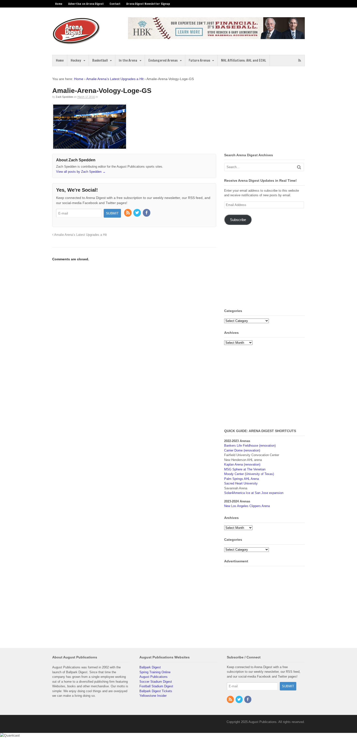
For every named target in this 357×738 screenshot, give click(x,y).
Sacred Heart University (241, 483)
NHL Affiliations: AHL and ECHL (243, 60)
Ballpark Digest (150, 667)
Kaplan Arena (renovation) (242, 464)
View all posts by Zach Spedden (81, 171)
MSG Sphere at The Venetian (244, 469)
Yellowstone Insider (153, 695)
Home (58, 4)
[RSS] (128, 213)
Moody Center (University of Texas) (249, 474)
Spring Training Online (154, 672)
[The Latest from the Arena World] (76, 42)
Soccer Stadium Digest (155, 681)
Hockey (76, 60)
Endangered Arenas (163, 60)
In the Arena (128, 60)
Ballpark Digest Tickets (155, 691)
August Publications (153, 677)
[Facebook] (147, 213)
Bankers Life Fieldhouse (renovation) (250, 445)
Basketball (100, 60)
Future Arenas (199, 60)
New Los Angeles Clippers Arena (247, 506)
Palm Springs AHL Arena (241, 479)
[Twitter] (137, 213)
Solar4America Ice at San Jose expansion (253, 493)
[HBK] (216, 37)
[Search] (299, 167)
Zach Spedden (64, 96)
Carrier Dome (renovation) (242, 450)
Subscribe (238, 220)
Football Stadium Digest (156, 686)
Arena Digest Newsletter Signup (148, 4)
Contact (115, 4)
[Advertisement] (265, 110)
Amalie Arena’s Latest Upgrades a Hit (115, 79)
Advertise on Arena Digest (86, 4)
